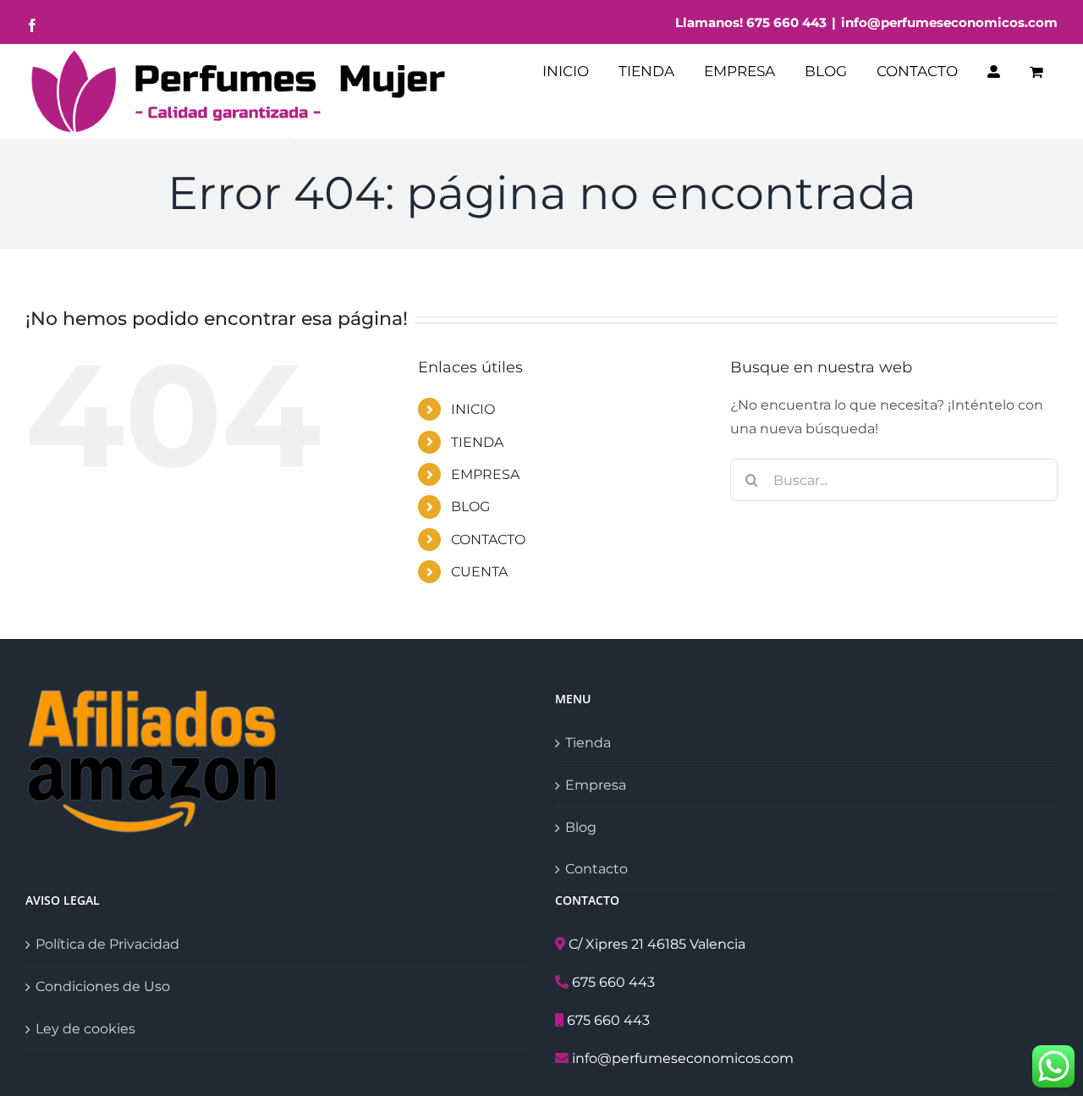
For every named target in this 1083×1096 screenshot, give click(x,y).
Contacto (596, 869)
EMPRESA (485, 474)
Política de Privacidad (107, 944)
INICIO (473, 409)
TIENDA (477, 442)
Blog (580, 827)
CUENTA (479, 572)
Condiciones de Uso (103, 986)
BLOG (470, 506)
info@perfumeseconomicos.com (949, 22)
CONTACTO (488, 539)
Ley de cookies (85, 1029)
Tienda (588, 743)
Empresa (595, 785)
